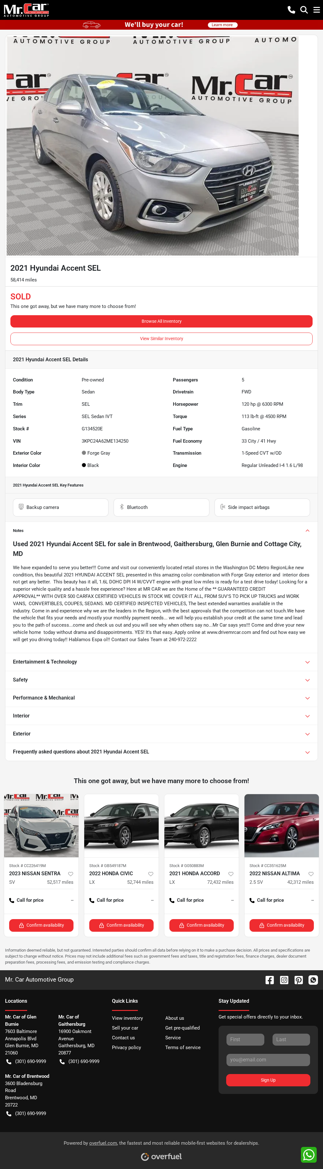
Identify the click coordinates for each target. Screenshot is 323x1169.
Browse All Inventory (162, 321)
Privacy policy (126, 1047)
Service (173, 1038)
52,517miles (60, 882)
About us (174, 1018)
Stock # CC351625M (268, 865)
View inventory (127, 1018)
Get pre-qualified (182, 1028)
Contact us (123, 1038)
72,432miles (220, 882)
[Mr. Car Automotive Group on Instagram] (281, 979)
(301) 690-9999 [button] (30, 1061)
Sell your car (125, 1028)
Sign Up (268, 1080)
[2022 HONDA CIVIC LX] (121, 825)
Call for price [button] (30, 900)
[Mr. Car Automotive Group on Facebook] (267, 979)
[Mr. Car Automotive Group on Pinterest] (296, 979)
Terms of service (183, 1047)
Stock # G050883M (186, 865)
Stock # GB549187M (107, 865)
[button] (291, 9)
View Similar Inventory (161, 338)
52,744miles (140, 882)
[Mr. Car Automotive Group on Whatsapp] (310, 979)
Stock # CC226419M (27, 865)
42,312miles (300, 882)
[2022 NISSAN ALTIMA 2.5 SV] (281, 825)
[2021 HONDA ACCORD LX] (201, 825)
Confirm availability (45, 925)
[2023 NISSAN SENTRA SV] (41, 825)
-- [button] (72, 900)
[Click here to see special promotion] (161, 24)
